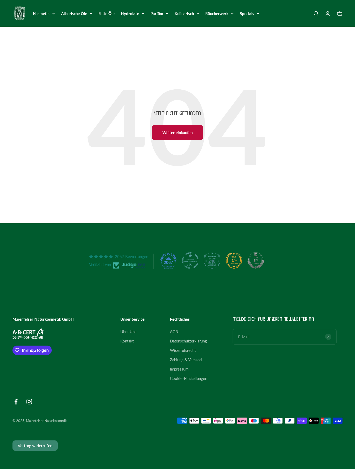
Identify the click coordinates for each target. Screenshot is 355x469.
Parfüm (156, 13)
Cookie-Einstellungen (188, 378)
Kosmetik (41, 13)
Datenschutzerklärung (188, 341)
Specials (247, 13)
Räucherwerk (216, 13)
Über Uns (128, 331)
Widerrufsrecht (183, 350)
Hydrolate (130, 13)
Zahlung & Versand (186, 359)
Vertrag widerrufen (35, 445)
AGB (174, 331)
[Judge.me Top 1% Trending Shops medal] (234, 260)
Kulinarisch (184, 13)
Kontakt (127, 341)
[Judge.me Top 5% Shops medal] (255, 260)
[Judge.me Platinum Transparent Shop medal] (190, 260)
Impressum (179, 369)
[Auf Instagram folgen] (29, 401)
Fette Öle (106, 13)
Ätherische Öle (74, 13)
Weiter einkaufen (177, 132)
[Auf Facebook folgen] (15, 401)
